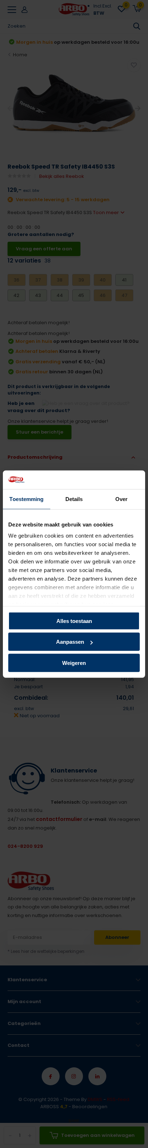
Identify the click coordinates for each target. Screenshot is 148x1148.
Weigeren (74, 663)
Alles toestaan (74, 621)
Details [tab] (74, 499)
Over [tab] (121, 499)
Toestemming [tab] (26, 499)
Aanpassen (70, 642)
